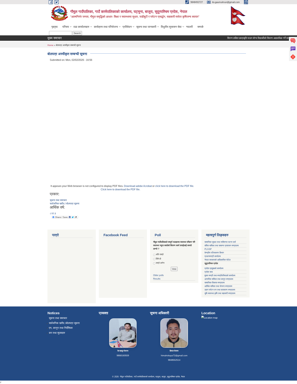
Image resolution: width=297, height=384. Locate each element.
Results (156, 278)
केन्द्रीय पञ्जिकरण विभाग (214, 252)
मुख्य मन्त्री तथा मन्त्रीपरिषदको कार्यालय (219, 275)
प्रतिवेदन (127, 26)
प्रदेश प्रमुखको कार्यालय (213, 268)
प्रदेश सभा (208, 272)
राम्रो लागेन (160, 263)
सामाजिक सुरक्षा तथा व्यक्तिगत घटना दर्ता (220, 242)
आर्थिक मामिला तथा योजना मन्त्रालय (218, 286)
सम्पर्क (200, 26)
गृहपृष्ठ (54, 26)
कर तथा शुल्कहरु (57, 332)
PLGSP (208, 249)
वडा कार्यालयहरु (81, 26)
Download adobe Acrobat (138, 186)
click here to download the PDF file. (174, 186)
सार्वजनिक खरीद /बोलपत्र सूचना (64, 323)
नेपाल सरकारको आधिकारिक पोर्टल (217, 260)
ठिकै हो (158, 258)
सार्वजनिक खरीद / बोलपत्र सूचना (64, 203)
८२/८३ (53, 213)
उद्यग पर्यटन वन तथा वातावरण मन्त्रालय (219, 289)
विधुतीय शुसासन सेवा (171, 26)
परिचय (65, 26)
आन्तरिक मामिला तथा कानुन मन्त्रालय (218, 279)
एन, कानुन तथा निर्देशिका (61, 327)
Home (50, 45)
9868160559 (123, 355)
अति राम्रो (160, 254)
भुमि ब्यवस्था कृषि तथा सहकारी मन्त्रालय (219, 293)
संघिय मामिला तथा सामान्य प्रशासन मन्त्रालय (221, 245)
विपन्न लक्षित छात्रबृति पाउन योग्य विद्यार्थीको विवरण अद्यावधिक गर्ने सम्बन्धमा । (258, 38)
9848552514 (174, 360)
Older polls (158, 275)
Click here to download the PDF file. (120, 189)
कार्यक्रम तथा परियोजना (106, 26)
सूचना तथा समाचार (58, 200)
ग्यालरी (189, 26)
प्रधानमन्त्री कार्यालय (212, 256)
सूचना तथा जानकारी (146, 26)
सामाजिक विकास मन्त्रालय (214, 282)
